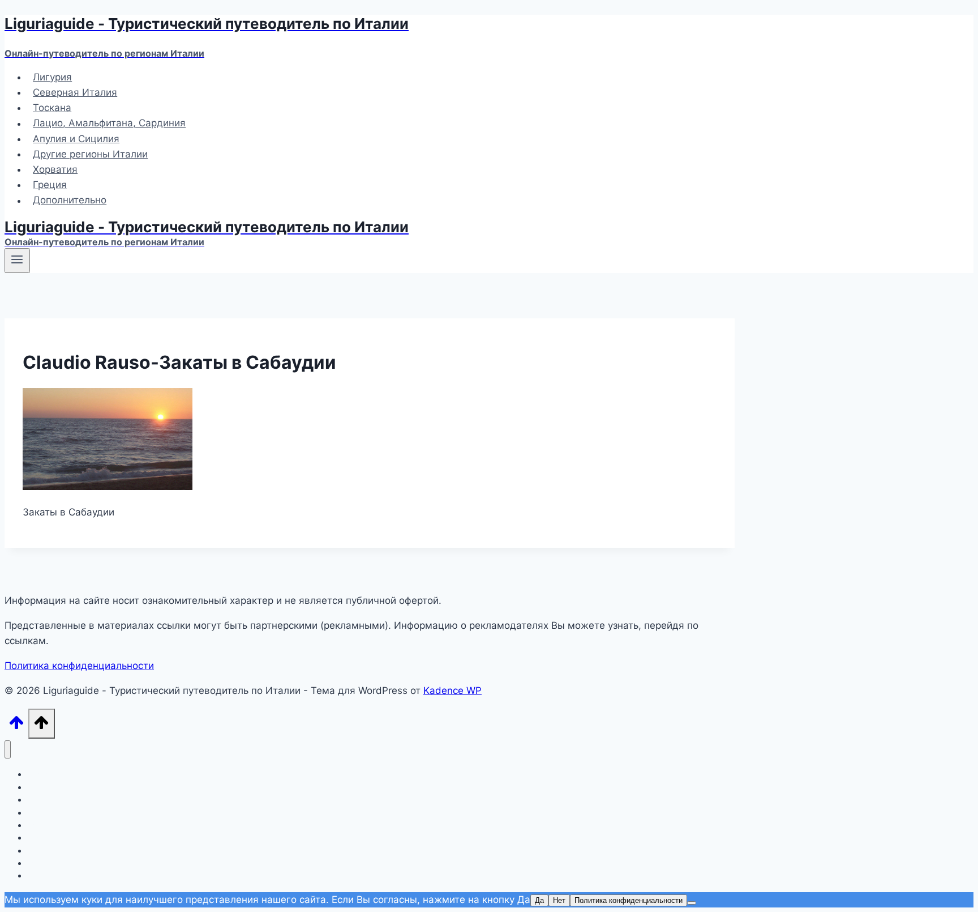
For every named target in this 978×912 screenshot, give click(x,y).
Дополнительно (69, 200)
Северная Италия (75, 92)
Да (539, 900)
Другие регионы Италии (90, 154)
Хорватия (55, 169)
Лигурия (52, 77)
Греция (50, 184)
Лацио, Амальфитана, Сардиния (109, 123)
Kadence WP (452, 690)
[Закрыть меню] (8, 749)
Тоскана (52, 107)
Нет (559, 900)
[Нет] (691, 903)
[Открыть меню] (17, 260)
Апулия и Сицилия (76, 138)
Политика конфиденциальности (79, 665)
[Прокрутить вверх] (16, 726)
